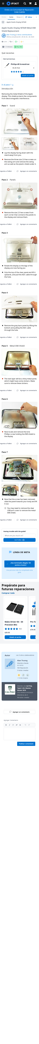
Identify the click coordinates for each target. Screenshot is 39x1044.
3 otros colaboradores (26, 655)
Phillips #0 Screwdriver (20, 64)
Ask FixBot (17, 540)
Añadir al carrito (27, 75)
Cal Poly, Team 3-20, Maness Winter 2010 (24, 688)
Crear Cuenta (19, 12)
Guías (11, 17)
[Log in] (36, 3)
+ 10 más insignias (22, 678)
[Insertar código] (13, 724)
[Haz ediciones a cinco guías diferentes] (23, 675)
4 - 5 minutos (8, 47)
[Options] (3, 22)
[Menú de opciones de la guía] (36, 17)
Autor (7, 655)
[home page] (13, 3)
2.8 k (5, 42)
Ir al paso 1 (7, 84)
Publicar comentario (26, 744)
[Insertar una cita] (20, 724)
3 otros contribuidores (24, 35)
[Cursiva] (9, 724)
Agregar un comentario (19, 530)
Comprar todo (8, 593)
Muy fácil (19, 47)
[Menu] (3, 3)
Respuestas (21, 17)
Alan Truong (10, 35)
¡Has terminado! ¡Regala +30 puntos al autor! (21, 564)
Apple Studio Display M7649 (16, 22)
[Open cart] (30, 3)
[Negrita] (6, 724)
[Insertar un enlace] (16, 724)
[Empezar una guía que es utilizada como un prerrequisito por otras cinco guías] (19, 675)
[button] (25, 3)
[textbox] (19, 734)
